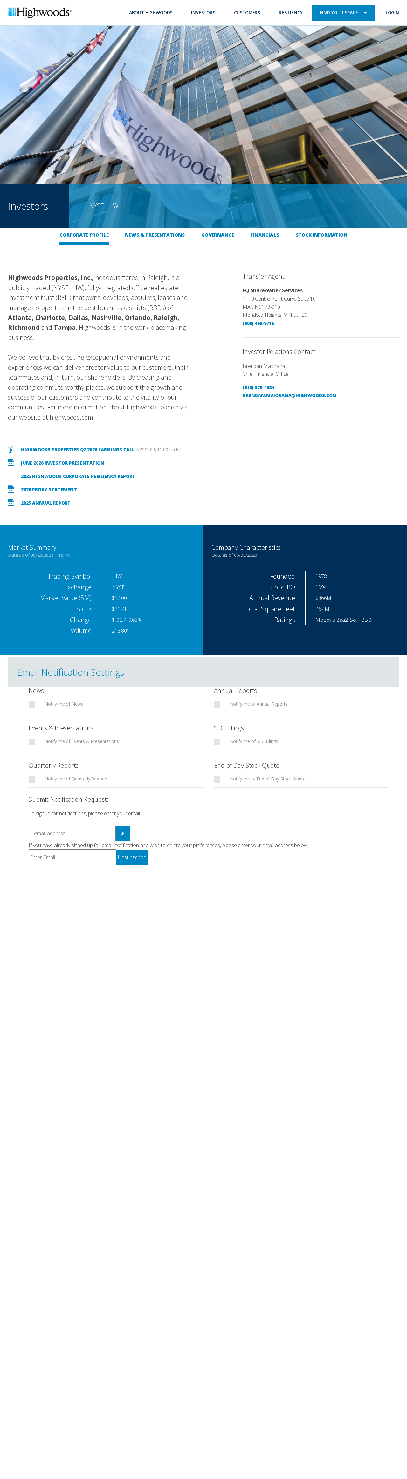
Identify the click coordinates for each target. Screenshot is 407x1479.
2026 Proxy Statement (48, 490)
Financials (264, 235)
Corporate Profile (83, 235)
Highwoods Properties (40, 13)
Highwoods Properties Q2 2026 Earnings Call (77, 450)
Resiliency (290, 13)
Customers (247, 13)
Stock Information (322, 235)
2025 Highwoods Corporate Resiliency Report (77, 476)
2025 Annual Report (45, 503)
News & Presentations (155, 235)
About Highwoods (151, 13)
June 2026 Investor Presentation (62, 463)
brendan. (254, 395)
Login (392, 13)
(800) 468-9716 (258, 323)
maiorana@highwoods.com (301, 395)
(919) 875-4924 (258, 387)
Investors (203, 13)
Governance (217, 235)
